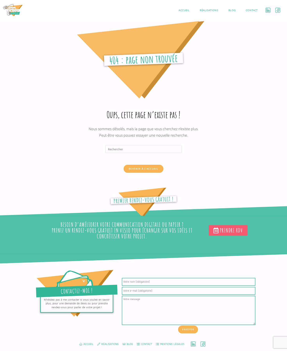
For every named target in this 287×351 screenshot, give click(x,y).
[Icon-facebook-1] (278, 10)
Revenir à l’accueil (143, 168)
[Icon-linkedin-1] (268, 10)
